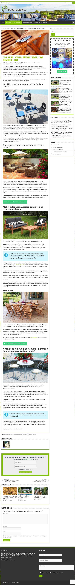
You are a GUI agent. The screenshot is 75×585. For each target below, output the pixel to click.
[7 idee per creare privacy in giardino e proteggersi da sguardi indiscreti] (55, 103)
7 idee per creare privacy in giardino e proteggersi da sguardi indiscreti (65, 103)
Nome (5, 526)
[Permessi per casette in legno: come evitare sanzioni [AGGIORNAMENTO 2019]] (55, 82)
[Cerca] (73, 3)
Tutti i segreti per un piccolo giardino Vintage (41, 496)
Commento (6, 513)
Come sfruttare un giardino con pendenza (61, 125)
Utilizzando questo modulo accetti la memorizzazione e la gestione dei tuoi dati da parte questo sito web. (25, 536)
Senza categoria (57, 154)
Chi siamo (3, 2)
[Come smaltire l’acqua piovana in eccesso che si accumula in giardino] (55, 96)
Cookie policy (12, 559)
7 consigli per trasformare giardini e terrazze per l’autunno (39, 480)
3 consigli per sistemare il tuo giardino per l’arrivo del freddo (10, 497)
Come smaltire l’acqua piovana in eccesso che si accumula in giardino (65, 96)
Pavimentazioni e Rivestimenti (40, 22)
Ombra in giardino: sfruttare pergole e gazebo (23, 497)
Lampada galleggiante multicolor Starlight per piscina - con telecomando (62, 45)
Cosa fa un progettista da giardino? (61, 136)
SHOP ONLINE (62, 71)
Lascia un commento (8, 63)
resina (30, 434)
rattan (25, 434)
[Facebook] (64, 3)
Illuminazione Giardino (28, 22)
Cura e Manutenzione (17, 22)
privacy (31, 469)
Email (4, 531)
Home (3, 22)
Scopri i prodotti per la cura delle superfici (16, 201)
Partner (8, 2)
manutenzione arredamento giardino (13, 434)
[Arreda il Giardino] (14, 8)
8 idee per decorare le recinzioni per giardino (61, 129)
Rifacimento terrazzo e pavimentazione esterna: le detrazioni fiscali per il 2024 (65, 90)
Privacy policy (4, 559)
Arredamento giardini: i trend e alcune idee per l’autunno (11, 480)
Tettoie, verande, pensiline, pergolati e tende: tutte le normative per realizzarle (65, 109)
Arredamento (8, 22)
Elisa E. (5, 62)
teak (35, 434)
